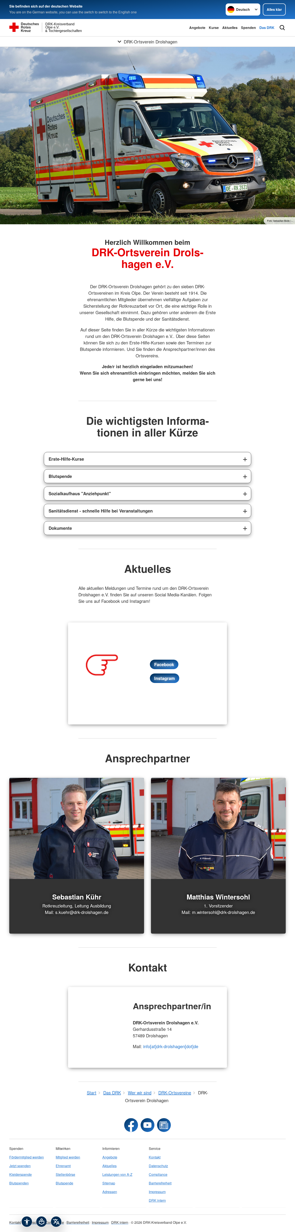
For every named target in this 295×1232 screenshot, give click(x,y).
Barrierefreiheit (160, 1183)
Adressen (109, 1191)
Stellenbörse (65, 1174)
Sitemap (108, 1183)
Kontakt (154, 1157)
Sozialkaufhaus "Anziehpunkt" (80, 493)
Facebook (164, 664)
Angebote (197, 27)
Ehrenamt (63, 1165)
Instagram (164, 678)
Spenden (248, 27)
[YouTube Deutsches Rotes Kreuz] (147, 1125)
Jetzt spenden (20, 1165)
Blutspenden (19, 1183)
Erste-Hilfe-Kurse (66, 459)
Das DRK (266, 27)
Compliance (158, 1174)
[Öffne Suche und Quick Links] (282, 27)
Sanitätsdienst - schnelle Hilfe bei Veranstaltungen (101, 511)
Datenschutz (158, 1165)
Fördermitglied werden (26, 1157)
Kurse (214, 27)
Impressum (157, 1191)
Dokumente (60, 528)
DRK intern (157, 1200)
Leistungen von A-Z (117, 1174)
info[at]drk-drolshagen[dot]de (170, 1046)
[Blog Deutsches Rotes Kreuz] (164, 1125)
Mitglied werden (68, 1157)
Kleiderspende (20, 1174)
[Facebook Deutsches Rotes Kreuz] (131, 1125)
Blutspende (60, 476)
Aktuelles (230, 27)
